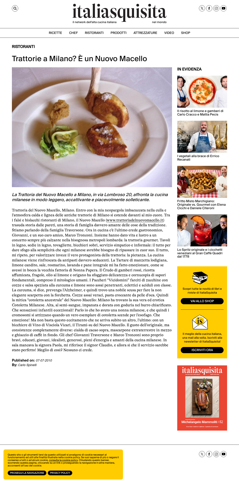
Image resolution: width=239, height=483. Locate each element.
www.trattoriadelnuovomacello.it (135, 220)
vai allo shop (202, 301)
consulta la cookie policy (63, 460)
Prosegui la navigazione (27, 473)
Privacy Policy (60, 473)
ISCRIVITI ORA (202, 350)
